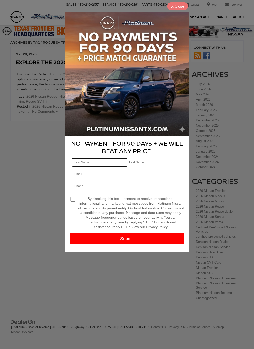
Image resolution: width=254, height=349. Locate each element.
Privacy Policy (156, 227)
